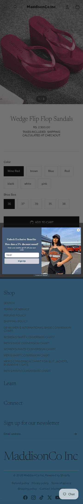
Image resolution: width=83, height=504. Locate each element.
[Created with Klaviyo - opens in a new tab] (41, 275)
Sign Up (22, 261)
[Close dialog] (78, 230)
